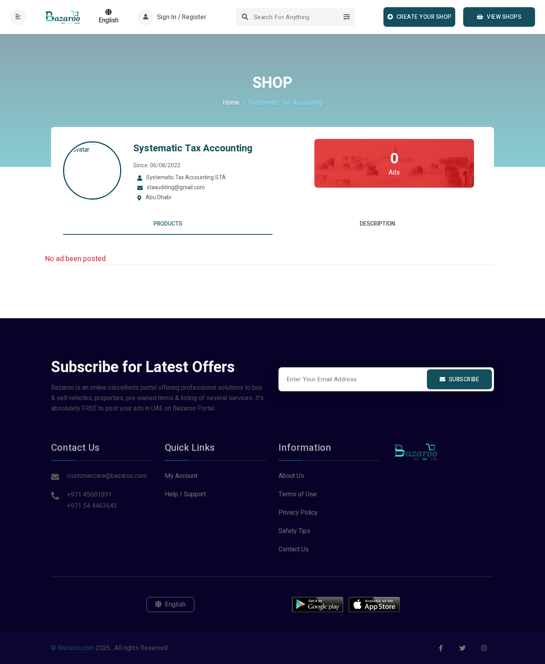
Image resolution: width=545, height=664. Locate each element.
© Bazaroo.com (72, 648)
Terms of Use (297, 494)
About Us (291, 476)
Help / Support (185, 494)
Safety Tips (294, 531)
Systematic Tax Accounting (193, 148)
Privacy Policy (298, 512)
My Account (181, 476)
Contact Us (293, 549)
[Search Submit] (245, 17)
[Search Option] (346, 17)
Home (231, 102)
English (108, 20)
